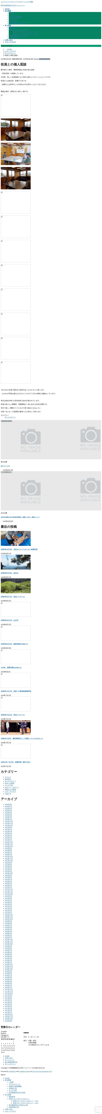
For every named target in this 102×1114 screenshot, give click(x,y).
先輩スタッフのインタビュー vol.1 (25, 32)
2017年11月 (9, 992)
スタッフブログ (10, 791)
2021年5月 (8, 904)
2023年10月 (9, 860)
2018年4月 (8, 981)
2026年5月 (8, 810)
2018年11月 (9, 967)
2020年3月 (8, 933)
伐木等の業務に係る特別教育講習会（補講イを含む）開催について (20, 517)
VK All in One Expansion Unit (42, 1071)
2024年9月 (8, 848)
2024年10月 (9, 846)
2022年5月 (8, 883)
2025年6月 (8, 831)
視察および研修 (10, 789)
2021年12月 (9, 890)
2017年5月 (8, 1004)
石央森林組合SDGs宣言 (17, 23)
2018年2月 (8, 985)
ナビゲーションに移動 (25, 2)
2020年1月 (8, 937)
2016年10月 (9, 1019)
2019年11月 (9, 942)
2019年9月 (8, 946)
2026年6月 (8, 808)
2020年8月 (8, 923)
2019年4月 (8, 956)
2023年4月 (8, 871)
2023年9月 (8, 863)
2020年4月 (8, 931)
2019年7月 (8, 950)
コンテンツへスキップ (9, 2)
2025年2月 (8, 838)
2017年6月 (8, 1002)
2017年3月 (8, 1008)
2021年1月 (8, 912)
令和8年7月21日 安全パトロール (13, 715)
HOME (7, 1056)
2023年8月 (8, 865)
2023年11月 (9, 858)
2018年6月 (8, 977)
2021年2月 (8, 910)
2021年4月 (8, 906)
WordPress (12, 1071)
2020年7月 (8, 925)
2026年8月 (8, 804)
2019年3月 (8, 958)
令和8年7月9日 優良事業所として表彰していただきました (22, 738)
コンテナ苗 (13, 21)
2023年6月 (8, 867)
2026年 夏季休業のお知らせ (11, 667)
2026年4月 (8, 813)
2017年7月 (8, 1000)
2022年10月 (9, 873)
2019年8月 (8, 948)
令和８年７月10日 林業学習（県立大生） (16, 762)
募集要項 (12, 27)
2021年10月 (9, 894)
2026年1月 (8, 819)
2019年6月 (8, 952)
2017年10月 (9, 994)
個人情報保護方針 (11, 1062)
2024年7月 (8, 852)
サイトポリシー (10, 1064)
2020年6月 (8, 927)
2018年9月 (8, 971)
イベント (8, 777)
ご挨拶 (11, 13)
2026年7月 (8, 806)
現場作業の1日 (14, 38)
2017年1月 (8, 1012)
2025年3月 (8, 835)
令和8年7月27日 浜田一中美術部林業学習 (16, 691)
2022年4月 (8, 885)
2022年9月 (8, 875)
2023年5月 (8, 869)
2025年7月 (8, 829)
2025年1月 (8, 840)
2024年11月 (9, 844)
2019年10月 (9, 944)
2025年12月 (9, 821)
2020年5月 (8, 929)
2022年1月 (8, 888)
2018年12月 (9, 965)
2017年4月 (8, 1006)
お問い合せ (9, 1058)
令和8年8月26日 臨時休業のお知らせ (14, 644)
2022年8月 (8, 877)
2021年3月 (8, 908)
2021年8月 (8, 898)
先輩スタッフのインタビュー (19, 29)
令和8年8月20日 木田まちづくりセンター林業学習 (19, 549)
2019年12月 (9, 940)
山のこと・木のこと (12, 787)
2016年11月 (9, 1017)
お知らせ (8, 794)
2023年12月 (9, 856)
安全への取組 (9, 783)
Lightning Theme (24, 1071)
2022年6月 (8, 881)
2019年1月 (8, 962)
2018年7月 (8, 975)
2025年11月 (9, 823)
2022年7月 (8, 879)
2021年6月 (8, 902)
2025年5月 (8, 833)
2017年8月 (8, 998)
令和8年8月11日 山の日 (9, 620)
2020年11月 (9, 917)
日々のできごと (44, 59)
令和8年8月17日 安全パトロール (13, 596)
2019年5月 (8, 954)
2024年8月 (8, 850)
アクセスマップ (14, 15)
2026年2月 (8, 817)
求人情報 (8, 1094)
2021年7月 (8, 900)
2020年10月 (9, 919)
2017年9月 (8, 996)
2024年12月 (9, 842)
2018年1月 (8, 987)
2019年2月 (8, 960)
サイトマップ (9, 1060)
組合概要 (8, 1080)
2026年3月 (8, 815)
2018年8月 (8, 973)
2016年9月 (8, 1021)
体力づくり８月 (5, 466)
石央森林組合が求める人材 (18, 36)
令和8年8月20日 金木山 (9, 573)
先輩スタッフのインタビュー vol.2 (25, 34)
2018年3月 (8, 983)
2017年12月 (9, 989)
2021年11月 (9, 892)
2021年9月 (8, 896)
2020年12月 (9, 915)
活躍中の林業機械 (15, 17)
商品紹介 (8, 779)
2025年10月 (9, 825)
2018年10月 (9, 969)
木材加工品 (13, 19)
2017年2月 (8, 1010)
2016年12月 (9, 1014)
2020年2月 (8, 935)
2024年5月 (8, 854)
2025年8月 (8, 827)
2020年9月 (8, 921)
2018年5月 (8, 979)
